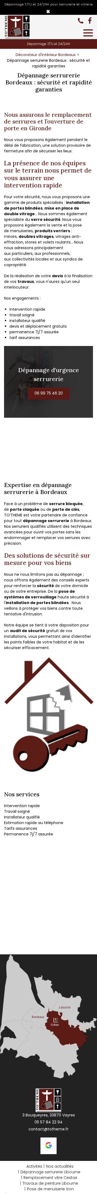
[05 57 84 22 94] (81, 21)
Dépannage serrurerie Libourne (50, 1172)
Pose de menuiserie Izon (50, 1189)
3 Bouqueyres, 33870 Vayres (48, 1115)
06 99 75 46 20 (48, 393)
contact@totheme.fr (48, 1129)
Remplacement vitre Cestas (50, 1177)
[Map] (48, 1016)
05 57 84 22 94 (48, 1122)
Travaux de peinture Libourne (50, 1183)
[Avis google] (48, 1145)
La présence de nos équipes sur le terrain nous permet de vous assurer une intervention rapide (48, 174)
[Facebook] (90, 21)
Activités (34, 1166)
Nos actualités (60, 1166)
